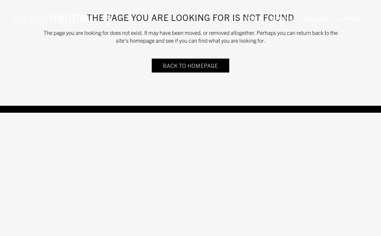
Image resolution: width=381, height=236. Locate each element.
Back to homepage (190, 65)
